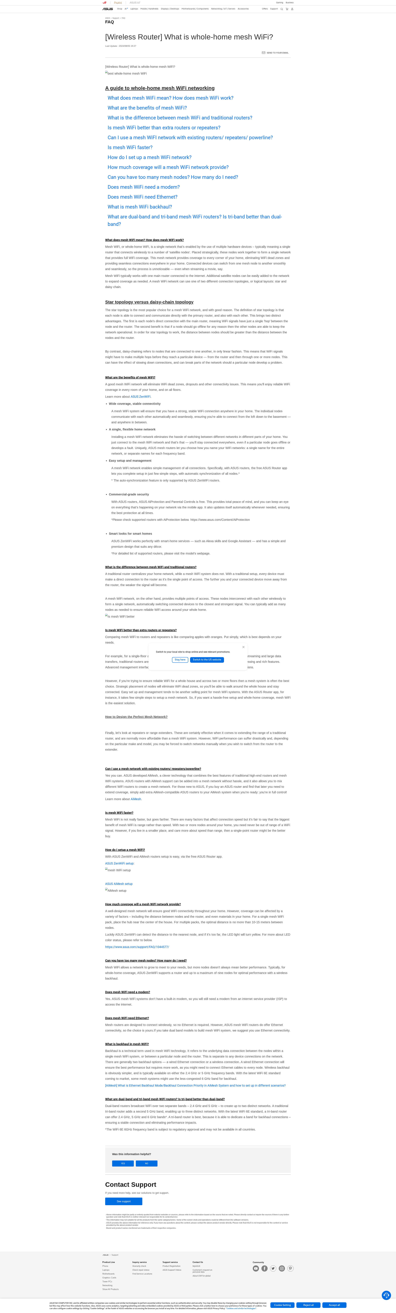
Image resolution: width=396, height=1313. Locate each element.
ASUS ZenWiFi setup (119, 863)
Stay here (180, 659)
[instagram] (282, 1268)
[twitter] (273, 1268)
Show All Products (110, 1289)
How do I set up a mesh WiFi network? (150, 157)
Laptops (106, 1270)
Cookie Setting (282, 1305)
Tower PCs (107, 1282)
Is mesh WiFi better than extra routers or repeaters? (164, 128)
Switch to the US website (207, 659)
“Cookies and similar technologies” (241, 1308)
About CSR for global (202, 1276)
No (146, 1163)
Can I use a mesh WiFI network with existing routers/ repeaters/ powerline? (190, 137)
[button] (279, 2)
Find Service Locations (142, 1274)
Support (115, 18)
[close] (243, 647)
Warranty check (139, 1266)
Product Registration (171, 1266)
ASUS (107, 18)
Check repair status (140, 1270)
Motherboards (108, 1274)
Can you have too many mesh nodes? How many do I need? (173, 177)
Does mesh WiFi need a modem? (144, 187)
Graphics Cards (109, 1278)
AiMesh (136, 799)
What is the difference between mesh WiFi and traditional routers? (180, 118)
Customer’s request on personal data (202, 1271)
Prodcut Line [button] (108, 1262)
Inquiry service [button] (139, 1262)
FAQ (123, 18)
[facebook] (264, 1268)
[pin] (290, 1268)
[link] (107, 9)
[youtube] (256, 1268)
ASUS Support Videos (172, 1270)
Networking (107, 1285)
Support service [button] (170, 1262)
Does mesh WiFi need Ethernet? (142, 197)
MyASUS (196, 1266)
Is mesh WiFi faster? (130, 147)
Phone (105, 1266)
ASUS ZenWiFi (141, 396)
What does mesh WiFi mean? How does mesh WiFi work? (170, 98)
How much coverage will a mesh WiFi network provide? (168, 167)
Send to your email (278, 53)
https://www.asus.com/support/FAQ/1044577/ (137, 947)
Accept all (334, 1305)
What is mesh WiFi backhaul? (140, 207)
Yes (123, 1163)
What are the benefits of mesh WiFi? (147, 108)
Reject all (308, 1305)
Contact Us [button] (198, 1262)
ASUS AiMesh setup (119, 884)
